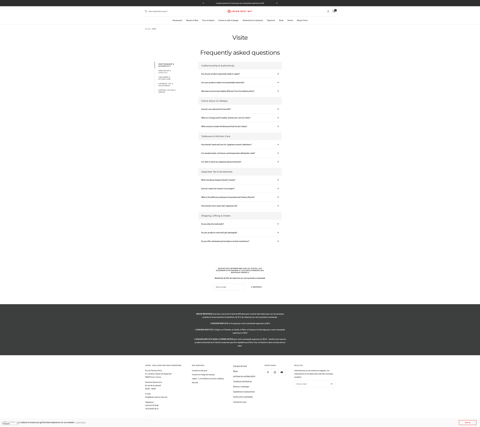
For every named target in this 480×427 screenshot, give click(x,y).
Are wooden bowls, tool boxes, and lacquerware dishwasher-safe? (228, 153)
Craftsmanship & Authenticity (166, 65)
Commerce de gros (199, 370)
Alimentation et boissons (253, 20)
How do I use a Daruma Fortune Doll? (216, 109)
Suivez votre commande (243, 397)
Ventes (290, 20)
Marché (195, 382)
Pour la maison (208, 20)
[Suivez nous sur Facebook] (267, 372)
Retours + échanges (241, 386)
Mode (281, 20)
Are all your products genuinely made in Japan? (220, 74)
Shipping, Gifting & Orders (167, 91)
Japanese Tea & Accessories (165, 85)
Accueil (147, 29)
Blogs (235, 371)
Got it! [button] (467, 422)
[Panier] (333, 11)
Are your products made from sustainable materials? (222, 82)
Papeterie (271, 20)
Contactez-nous (239, 402)
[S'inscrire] (331, 384)
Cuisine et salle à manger (228, 20)
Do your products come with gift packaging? (219, 232)
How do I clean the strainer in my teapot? (218, 188)
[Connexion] (328, 11)
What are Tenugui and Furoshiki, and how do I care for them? (225, 118)
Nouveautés (177, 20)
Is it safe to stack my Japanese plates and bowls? (221, 162)
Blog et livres (302, 20)
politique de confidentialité (244, 376)
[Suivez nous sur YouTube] (281, 372)
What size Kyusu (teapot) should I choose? (218, 180)
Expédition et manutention (244, 391)
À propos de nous (240, 366)
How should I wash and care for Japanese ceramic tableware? (226, 144)
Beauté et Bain (192, 20)
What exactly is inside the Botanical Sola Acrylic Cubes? (224, 126)
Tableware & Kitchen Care (164, 78)
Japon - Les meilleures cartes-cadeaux (208, 378)
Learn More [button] (81, 422)
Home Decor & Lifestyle (164, 72)
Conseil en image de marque (203, 374)
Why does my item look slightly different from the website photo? (227, 91)
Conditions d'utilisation (242, 381)
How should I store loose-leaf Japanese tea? (219, 206)
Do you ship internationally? (212, 224)
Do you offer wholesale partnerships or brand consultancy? (225, 241)
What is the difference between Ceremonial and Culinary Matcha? (228, 197)
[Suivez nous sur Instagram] (274, 372)
